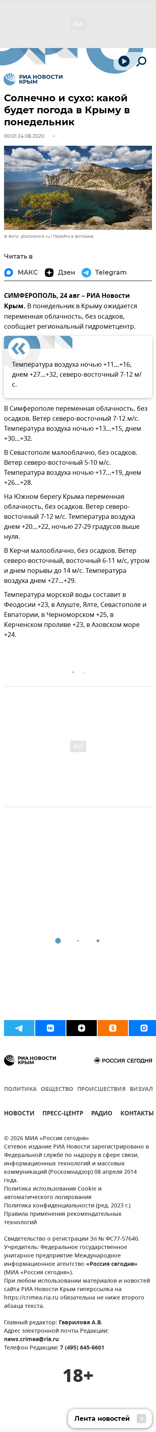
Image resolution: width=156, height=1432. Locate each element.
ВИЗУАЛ (141, 1089)
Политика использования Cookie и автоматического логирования (53, 1193)
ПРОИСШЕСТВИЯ (101, 1089)
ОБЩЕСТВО (57, 1089)
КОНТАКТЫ (137, 1114)
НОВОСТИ (19, 1114)
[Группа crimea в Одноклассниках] (113, 1028)
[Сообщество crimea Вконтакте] (50, 1028)
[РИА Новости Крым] (33, 79)
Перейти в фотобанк (73, 236)
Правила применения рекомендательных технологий (63, 1218)
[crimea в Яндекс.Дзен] (81, 1028)
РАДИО (101, 1114)
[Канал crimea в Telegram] (19, 1028)
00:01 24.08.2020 (24, 136)
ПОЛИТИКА (20, 1089)
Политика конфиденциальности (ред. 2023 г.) (67, 1206)
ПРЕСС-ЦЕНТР (62, 1114)
